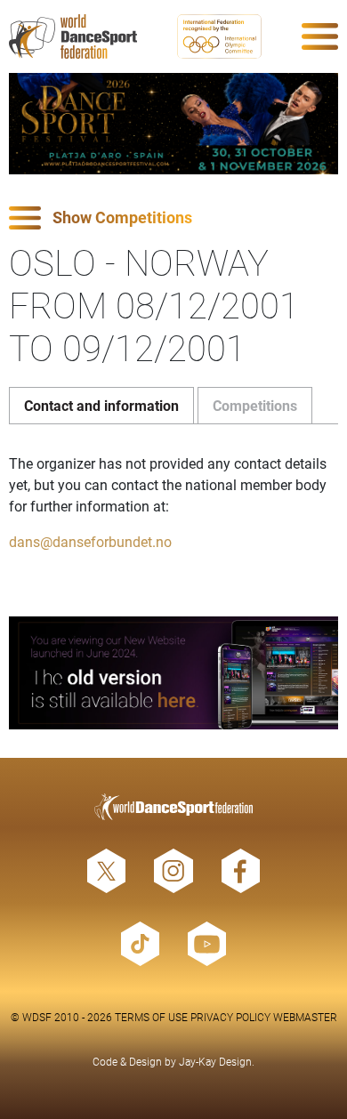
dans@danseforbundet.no (90, 541)
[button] (173, 218)
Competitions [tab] (255, 405)
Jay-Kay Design (215, 1061)
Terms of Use (151, 1017)
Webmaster (305, 1017)
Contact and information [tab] (101, 405)
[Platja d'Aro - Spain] (173, 123)
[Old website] (173, 672)
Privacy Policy (230, 1017)
